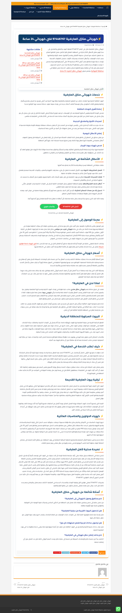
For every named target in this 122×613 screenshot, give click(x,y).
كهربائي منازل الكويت (94, 603)
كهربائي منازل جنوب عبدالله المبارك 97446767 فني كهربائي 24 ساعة (29, 65)
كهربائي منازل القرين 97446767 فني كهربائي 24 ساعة (96, 585)
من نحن (31, 11)
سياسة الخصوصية (20, 11)
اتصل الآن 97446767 (70, 206)
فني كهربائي (96, 601)
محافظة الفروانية (60, 7)
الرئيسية (107, 7)
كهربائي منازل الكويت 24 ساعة (71, 71)
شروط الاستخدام (103, 15)
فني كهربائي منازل (87, 601)
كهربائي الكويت (84, 603)
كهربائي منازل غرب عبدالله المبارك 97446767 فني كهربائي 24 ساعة (29, 77)
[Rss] (31, 610)
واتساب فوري (49, 206)
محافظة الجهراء (31, 7)
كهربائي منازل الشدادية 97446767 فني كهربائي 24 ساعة (30, 54)
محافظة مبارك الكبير (44, 11)
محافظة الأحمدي (45, 7)
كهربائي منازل (103, 601)
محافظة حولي (74, 7)
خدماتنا (100, 7)
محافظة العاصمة (88, 7)
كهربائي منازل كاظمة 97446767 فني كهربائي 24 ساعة (26, 585)
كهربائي (109, 601)
